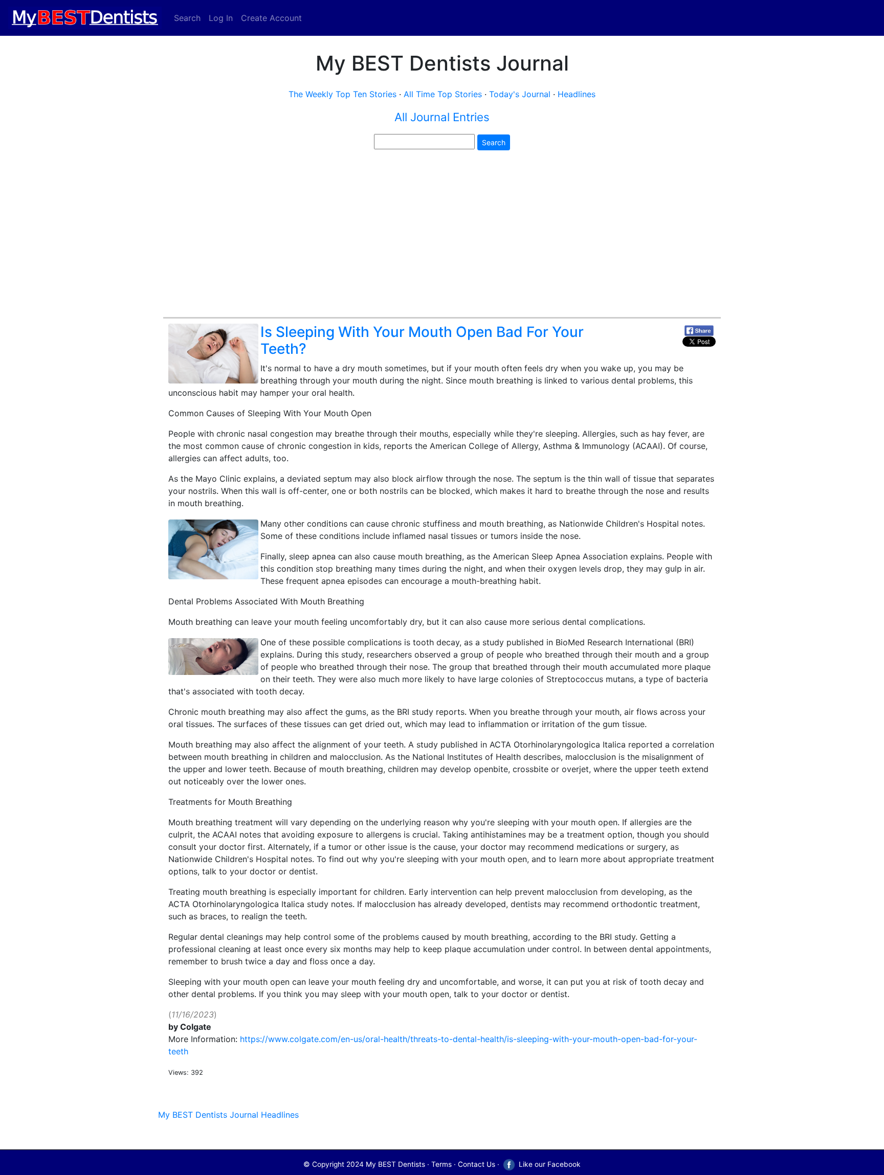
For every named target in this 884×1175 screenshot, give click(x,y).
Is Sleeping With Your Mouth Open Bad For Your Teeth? (422, 340)
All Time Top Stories (443, 94)
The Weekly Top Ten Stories (342, 94)
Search (187, 18)
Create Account (271, 18)
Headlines (576, 94)
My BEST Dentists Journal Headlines (228, 1115)
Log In (221, 18)
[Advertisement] (442, 235)
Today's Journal (519, 94)
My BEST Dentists (395, 1164)
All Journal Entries (442, 117)
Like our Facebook (549, 1164)
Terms (441, 1164)
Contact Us (476, 1164)
